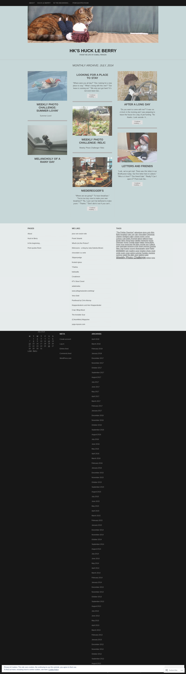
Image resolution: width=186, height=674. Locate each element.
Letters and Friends (137, 166)
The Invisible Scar (78, 315)
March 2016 (96, 458)
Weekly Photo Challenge (131, 257)
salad (137, 251)
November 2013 (98, 592)
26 (49, 346)
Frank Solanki (77, 238)
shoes (148, 251)
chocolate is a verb (79, 253)
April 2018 (95, 339)
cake (129, 234)
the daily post (133, 255)
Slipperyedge (77, 258)
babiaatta (75, 272)
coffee (131, 237)
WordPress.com (65, 358)
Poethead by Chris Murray (81, 300)
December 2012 (98, 644)
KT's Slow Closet (78, 281)
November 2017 (98, 363)
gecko (151, 240)
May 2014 (95, 563)
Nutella (126, 249)
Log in (62, 344)
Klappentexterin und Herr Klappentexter (86, 305)
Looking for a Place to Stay (92, 76)
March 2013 (96, 630)
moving (153, 246)
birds (118, 234)
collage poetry (139, 237)
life (134, 244)
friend (128, 240)
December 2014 (98, 530)
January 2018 (97, 353)
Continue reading (92, 96)
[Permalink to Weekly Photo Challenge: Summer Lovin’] (47, 100)
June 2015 (96, 501)
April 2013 (95, 625)
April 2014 (95, 568)
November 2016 (98, 420)
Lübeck (152, 244)
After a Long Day (137, 104)
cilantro (119, 236)
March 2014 (96, 573)
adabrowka (76, 286)
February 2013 (97, 635)
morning (146, 246)
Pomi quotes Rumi (81, 3)
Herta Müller (149, 242)
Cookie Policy (53, 670)
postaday (120, 251)
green (137, 242)
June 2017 (96, 387)
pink (147, 248)
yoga (153, 258)
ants (148, 232)
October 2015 (97, 482)
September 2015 (98, 487)
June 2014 (96, 559)
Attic (152, 232)
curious (119, 239)
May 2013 (95, 621)
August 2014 (96, 549)
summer (138, 253)
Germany (119, 242)
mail (117, 246)
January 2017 (97, 411)
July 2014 (95, 554)
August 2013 (96, 606)
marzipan (123, 246)
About (32, 3)
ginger (126, 242)
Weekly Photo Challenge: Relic (92, 141)
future (132, 240)
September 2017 (98, 373)
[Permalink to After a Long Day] (137, 100)
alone (145, 232)
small (153, 251)
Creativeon (76, 277)
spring (132, 253)
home (118, 244)
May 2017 (95, 392)
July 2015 (95, 497)
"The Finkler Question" (125, 232)
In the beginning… (61, 3)
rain (127, 251)
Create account (65, 339)
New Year (120, 249)
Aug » (35, 351)
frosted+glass (77, 262)
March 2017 (96, 401)
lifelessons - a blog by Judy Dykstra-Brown (87, 248)
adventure (138, 232)
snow (128, 253)
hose (122, 244)
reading (132, 251)
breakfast (123, 234)
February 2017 (97, 406)
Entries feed (64, 349)
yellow (148, 258)
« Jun (30, 351)
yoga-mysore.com (78, 324)
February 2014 (97, 578)
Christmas (151, 234)
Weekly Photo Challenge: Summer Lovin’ (47, 107)
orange (132, 249)
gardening (144, 240)
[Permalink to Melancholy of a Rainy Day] (47, 154)
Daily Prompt (131, 239)
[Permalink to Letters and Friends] (137, 162)
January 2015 (97, 525)
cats (136, 234)
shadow (143, 251)
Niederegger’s (92, 190)
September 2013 (98, 601)
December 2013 (98, 587)
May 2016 (95, 449)
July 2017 (95, 382)
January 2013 (97, 640)
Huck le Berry (44, 3)
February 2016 (97, 463)
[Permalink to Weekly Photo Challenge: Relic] (92, 135)
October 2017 (97, 368)
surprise (119, 255)
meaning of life (132, 246)
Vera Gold (75, 296)
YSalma (75, 267)
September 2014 (98, 544)
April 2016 (95, 454)
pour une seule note (79, 234)
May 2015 (95, 506)
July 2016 (95, 439)
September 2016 (98, 430)
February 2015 (97, 520)
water (146, 255)
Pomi (152, 248)
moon (141, 246)
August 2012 (96, 663)
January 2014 (97, 582)
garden (137, 240)
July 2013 (95, 611)
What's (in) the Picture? (80, 243)
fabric (123, 240)
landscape (129, 244)
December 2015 (98, 473)
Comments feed (65, 353)
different (146, 239)
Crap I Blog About (78, 310)
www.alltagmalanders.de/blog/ (83, 291)
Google (132, 242)
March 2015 (96, 516)
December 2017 (98, 358)
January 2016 (97, 468)
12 (49, 341)
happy (142, 242)
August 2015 (96, 492)
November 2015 (98, 477)
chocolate (142, 234)
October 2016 (97, 425)
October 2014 (97, 539)
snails (123, 253)
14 (30, 344)
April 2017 (95, 396)
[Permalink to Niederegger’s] (92, 186)
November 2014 (98, 535)
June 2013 (96, 616)
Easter (118, 240)
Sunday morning (148, 253)
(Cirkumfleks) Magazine (80, 320)
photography (140, 249)
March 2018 (96, 344)
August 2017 (96, 377)
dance (140, 239)
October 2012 (97, 654)
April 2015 (95, 511)
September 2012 (98, 659)
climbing (125, 237)
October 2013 (97, 597)
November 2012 (98, 649)
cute (124, 239)
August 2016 (96, 435)
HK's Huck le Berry (93, 24)
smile (118, 253)
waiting (141, 255)
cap (133, 234)
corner (147, 237)
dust (151, 239)
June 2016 (96, 444)
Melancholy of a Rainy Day (47, 160)
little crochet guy (142, 244)
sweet (125, 255)
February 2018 (97, 349)
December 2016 (98, 415)
